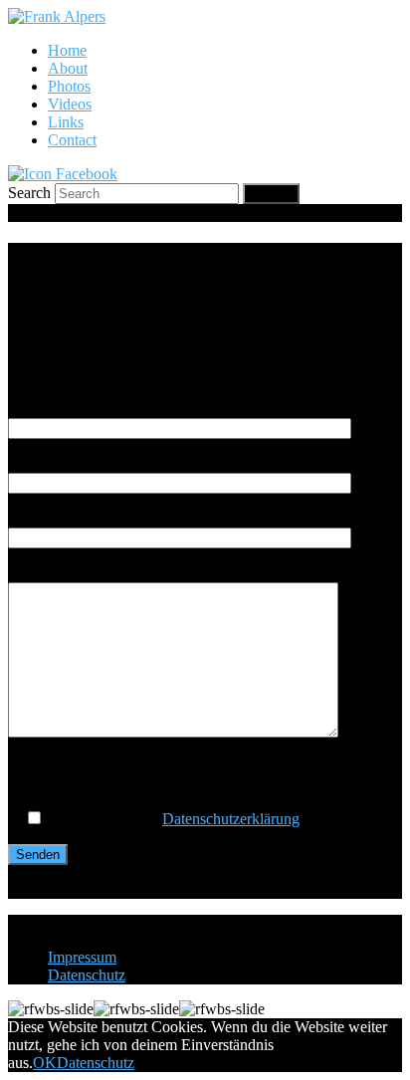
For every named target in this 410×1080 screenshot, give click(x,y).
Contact (72, 139)
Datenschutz (86, 975)
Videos (70, 104)
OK (45, 1062)
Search (29, 192)
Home (67, 50)
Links (66, 121)
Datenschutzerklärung (231, 818)
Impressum (82, 957)
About (68, 68)
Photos (69, 86)
